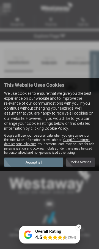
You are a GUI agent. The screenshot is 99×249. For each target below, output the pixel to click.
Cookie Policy (56, 128)
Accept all (34, 162)
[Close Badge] (78, 227)
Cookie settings (80, 162)
